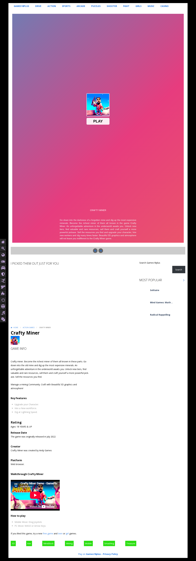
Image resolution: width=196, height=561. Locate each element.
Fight (126, 6)
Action (51, 6)
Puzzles (96, 6)
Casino (164, 6)
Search (178, 269)
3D (13, 543)
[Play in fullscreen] (95, 250)
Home (16, 327)
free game (48, 533)
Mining (69, 543)
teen (60, 533)
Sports (66, 6)
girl (67, 533)
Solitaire (154, 290)
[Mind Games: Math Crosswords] (144, 305)
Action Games (28, 327)
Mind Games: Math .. (161, 302)
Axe (29, 543)
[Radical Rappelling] (144, 317)
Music (151, 6)
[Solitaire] (144, 293)
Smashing (109, 543)
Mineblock (48, 543)
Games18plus (21, 6)
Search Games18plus (149, 262)
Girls (138, 6)
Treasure (130, 543)
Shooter (112, 6)
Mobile (88, 543)
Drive (38, 6)
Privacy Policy (110, 554)
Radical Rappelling (160, 314)
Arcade (81, 6)
